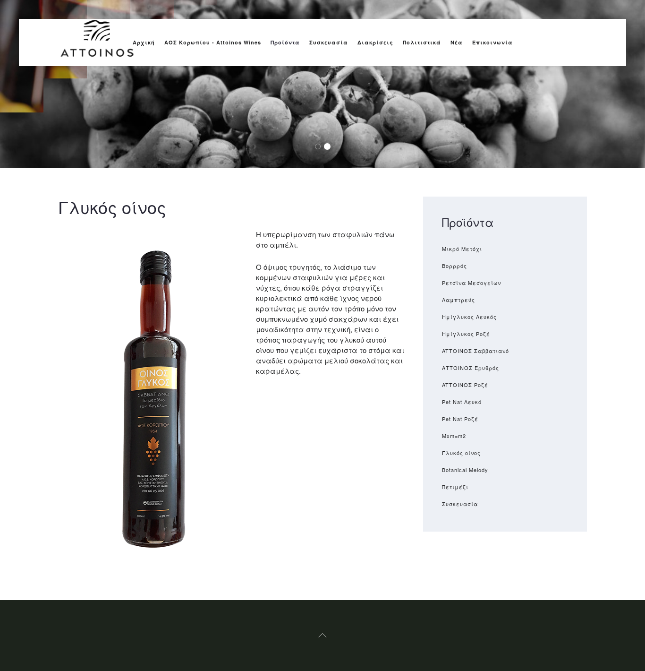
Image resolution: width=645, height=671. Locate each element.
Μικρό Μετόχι (462, 248)
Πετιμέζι (455, 486)
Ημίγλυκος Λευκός (469, 316)
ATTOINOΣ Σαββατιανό (475, 350)
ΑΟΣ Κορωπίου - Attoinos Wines (212, 42)
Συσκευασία (328, 42)
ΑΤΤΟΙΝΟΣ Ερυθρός (470, 367)
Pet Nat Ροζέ (460, 418)
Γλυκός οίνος (461, 452)
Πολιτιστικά (422, 42)
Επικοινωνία (492, 42)
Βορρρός (454, 265)
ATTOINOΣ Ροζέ (465, 384)
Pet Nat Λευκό (462, 401)
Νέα (456, 42)
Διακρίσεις (375, 42)
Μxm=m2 (454, 435)
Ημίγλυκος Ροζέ (466, 333)
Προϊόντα (285, 42)
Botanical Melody (465, 469)
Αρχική (144, 42)
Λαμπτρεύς (458, 299)
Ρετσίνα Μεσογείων (471, 282)
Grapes (320, 146)
